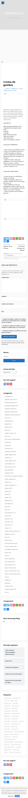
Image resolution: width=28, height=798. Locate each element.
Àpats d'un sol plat (15, 752)
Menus (6, 497)
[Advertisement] (14, 44)
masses (7, 718)
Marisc (6, 494)
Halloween (7, 716)
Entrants (14, 257)
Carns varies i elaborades (11, 439)
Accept (17, 796)
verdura (16, 749)
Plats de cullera (19, 731)
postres (15, 736)
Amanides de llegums (10, 405)
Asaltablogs (8, 421)
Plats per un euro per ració (11, 734)
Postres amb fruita (9, 543)
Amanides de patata (10, 411)
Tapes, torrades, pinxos (11, 574)
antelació (5, 257)
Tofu (6, 577)
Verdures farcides (9, 589)
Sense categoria (9, 558)
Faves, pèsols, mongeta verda (12, 476)
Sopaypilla (14, 13)
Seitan (6, 555)
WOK (6, 752)
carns (15, 703)
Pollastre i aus (8, 534)
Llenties (7, 491)
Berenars (7, 703)
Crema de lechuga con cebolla (21, 247)
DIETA (9, 257)
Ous (6, 506)
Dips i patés (8, 470)
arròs (6, 700)
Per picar (14, 729)
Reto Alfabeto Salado (10, 549)
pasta (6, 726)
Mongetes (7, 500)
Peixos (22, 257)
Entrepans (7, 473)
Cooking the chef (9, 451)
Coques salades (9, 454)
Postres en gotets (9, 546)
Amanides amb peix (10, 402)
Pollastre (7, 736)
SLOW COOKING (9, 747)
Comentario (5, 277)
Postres (7, 540)
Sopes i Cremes (12, 90)
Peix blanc (7, 522)
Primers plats (12, 258)
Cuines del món (8, 467)
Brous (6, 430)
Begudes (7, 424)
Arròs (6, 418)
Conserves (7, 448)
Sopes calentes (9, 564)
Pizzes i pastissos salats (11, 531)
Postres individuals (9, 739)
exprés (15, 711)
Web (2, 311)
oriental (14, 721)
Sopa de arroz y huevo (7, 246)
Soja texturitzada (9, 561)
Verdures (7, 586)
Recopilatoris (19, 742)
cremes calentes (14, 253)
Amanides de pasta (10, 408)
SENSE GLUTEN (16, 744)
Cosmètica (7, 457)
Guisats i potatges (9, 485)
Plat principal (8, 731)
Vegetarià (7, 749)
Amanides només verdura (11, 415)
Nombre (4, 296)
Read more (11, 796)
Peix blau (7, 525)
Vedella (6, 580)
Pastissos (7, 519)
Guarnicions (15, 713)
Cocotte (7, 706)
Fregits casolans (9, 479)
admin (7, 88)
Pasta (6, 516)
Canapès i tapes (9, 433)
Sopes (17, 258)
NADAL (18, 257)
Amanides (7, 396)
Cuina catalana (8, 463)
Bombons (7, 427)
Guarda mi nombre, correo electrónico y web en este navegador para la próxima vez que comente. (13, 320)
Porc (6, 537)
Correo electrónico (7, 304)
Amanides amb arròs (10, 399)
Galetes (7, 482)
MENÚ (14, 718)
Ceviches (7, 442)
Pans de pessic (8, 512)
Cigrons (7, 445)
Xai (5, 592)
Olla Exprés (8, 503)
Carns (6, 436)
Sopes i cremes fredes (10, 571)
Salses (6, 552)
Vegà (6, 583)
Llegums (7, 488)
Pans (6, 509)
